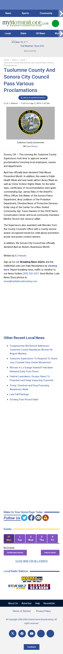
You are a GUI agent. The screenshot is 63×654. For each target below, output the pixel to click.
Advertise (26, 603)
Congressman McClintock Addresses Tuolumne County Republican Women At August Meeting (31, 349)
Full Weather (27, 46)
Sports (25, 13)
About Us (13, 603)
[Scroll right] (60, 13)
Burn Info (39, 46)
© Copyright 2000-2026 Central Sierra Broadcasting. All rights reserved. (31, 621)
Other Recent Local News (24, 338)
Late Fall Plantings (19, 394)
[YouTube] (31, 633)
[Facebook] (22, 633)
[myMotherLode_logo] (25, 23)
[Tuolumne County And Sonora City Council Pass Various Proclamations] (30, 138)
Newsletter (49, 603)
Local (8, 33)
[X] (12, 633)
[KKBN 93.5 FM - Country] (39, 586)
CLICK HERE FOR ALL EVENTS (32, 561)
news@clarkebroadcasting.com (20, 281)
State (23, 33)
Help (37, 603)
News (8, 13)
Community (46, 13)
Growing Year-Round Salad (24, 399)
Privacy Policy (43, 611)
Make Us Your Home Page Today (23, 512)
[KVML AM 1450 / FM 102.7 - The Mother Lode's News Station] (32, 578)
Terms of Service (21, 611)
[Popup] (55, 23)
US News (40, 33)
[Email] (41, 633)
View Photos (32, 146)
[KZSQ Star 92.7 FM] (15, 586)
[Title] (50, 633)
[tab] (9, 538)
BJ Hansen (20, 255)
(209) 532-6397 (31, 273)
